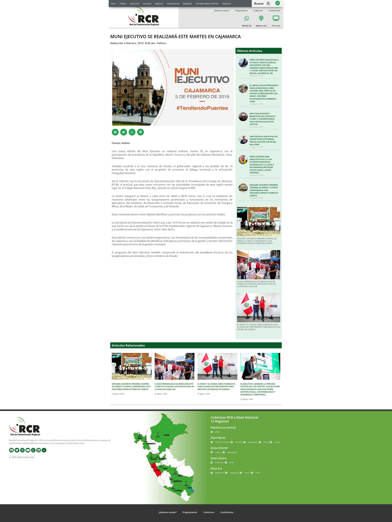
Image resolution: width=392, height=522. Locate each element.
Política (123, 3)
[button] (268, 3)
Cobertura (258, 10)
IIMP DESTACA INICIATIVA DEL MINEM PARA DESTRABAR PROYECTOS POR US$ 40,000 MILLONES (264, 140)
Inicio (113, 3)
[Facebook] (11, 450)
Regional (159, 3)
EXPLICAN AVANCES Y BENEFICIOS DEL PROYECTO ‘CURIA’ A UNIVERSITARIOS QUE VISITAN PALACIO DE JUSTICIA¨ (262, 119)
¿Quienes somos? (221, 10)
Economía (134, 3)
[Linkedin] (38, 450)
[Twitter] (17, 450)
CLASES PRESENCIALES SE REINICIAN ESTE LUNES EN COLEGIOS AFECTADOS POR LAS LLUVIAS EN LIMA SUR (256, 284)
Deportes (227, 3)
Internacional (173, 3)
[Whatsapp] (33, 450)
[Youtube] (27, 450)
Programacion (241, 10)
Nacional (147, 3)
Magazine (187, 3)
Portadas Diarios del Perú (207, 3)
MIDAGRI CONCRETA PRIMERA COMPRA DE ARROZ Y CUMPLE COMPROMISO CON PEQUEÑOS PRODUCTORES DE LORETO (264, 190)
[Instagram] (22, 450)
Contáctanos (274, 10)
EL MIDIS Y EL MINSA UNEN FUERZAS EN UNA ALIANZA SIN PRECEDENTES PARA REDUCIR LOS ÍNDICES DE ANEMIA (258, 327)
